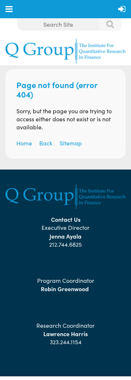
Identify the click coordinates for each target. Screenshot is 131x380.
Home (24, 143)
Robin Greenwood (65, 289)
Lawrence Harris (65, 334)
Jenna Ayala (65, 236)
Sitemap (71, 143)
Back (45, 143)
